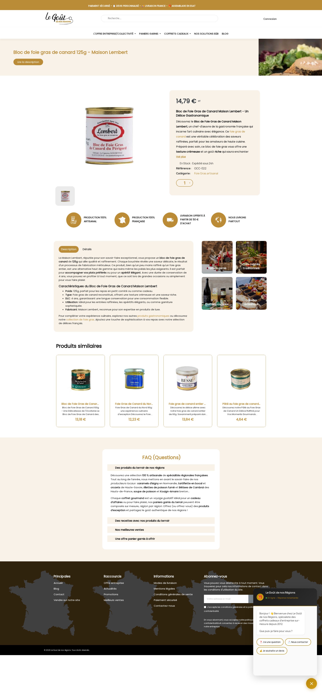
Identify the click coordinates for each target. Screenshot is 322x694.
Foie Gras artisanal (206, 173)
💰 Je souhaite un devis (272, 650)
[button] (28, 62)
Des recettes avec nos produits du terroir (142, 521)
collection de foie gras (80, 319)
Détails (87, 249)
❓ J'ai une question (270, 642)
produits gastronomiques (153, 316)
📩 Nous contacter (298, 642)
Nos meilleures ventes (129, 530)
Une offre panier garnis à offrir (135, 539)
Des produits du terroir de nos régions (140, 468)
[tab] (161, 467)
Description (68, 249)
